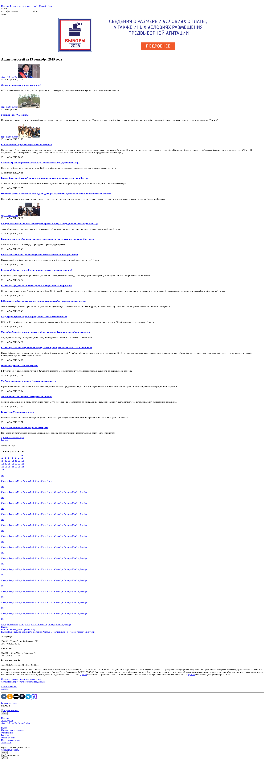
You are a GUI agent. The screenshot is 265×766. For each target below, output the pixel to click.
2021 (2, 531)
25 (9, 466)
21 (19, 463)
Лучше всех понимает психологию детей (21, 85)
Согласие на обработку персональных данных (23, 682)
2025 (2, 487)
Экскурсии (90, 632)
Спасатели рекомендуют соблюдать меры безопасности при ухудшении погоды (40, 162)
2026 (2, 475)
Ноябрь (75, 492)
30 (3, 470)
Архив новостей (9, 686)
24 (6, 466)
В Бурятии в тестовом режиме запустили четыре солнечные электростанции (39, 254)
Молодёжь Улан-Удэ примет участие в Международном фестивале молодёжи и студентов (45, 332)
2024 (2, 498)
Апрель (26, 481)
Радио (4, 632)
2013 (2, 619)
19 (13, 463)
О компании (36, 632)
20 (16, 463)
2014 (2, 608)
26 (13, 466)
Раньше (14, 437)
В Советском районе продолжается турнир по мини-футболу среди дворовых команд (43, 301)
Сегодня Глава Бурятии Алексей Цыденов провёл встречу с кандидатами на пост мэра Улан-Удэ (49, 223)
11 (9, 460)
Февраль (13, 481)
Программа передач (75, 632)
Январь (4, 481)
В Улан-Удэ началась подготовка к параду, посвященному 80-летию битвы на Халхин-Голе (46, 347)
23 (3, 466)
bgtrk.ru (83, 674)
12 (13, 460)
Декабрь (83, 492)
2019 (2, 553)
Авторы (5, 689)
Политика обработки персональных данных (22, 679)
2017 (2, 575)
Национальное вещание (18, 632)
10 (6, 460)
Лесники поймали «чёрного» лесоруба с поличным (26, 396)
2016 (2, 586)
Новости (5, 6)
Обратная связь (58, 632)
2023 (2, 509)
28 (19, 466)
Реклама (46, 632)
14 (19, 460)
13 (16, 460)
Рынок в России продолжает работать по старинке (26, 144)
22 (23, 463)
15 (23, 460)
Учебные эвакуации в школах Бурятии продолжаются (28, 381)
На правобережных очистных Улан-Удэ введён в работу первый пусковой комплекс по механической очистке (56, 193)
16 (3, 463)
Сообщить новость (10, 750)
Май (32, 481)
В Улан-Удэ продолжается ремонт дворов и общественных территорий (36, 285)
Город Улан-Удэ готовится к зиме (17, 412)
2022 (2, 520)
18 (9, 463)
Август (50, 481)
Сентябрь (58, 492)
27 (16, 466)
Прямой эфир (37, 6)
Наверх (4, 627)
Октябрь (67, 492)
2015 (2, 597)
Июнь (37, 481)
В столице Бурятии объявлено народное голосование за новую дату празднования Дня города (47, 239)
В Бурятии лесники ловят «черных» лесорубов (24, 427)
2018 (2, 564)
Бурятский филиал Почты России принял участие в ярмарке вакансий (36, 270)
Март (19, 481)
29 (23, 466)
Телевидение (16, 6)
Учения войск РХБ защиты (15, 115)
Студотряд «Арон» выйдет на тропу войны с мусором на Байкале (34, 316)
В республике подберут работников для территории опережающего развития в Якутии (44, 178)
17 (6, 463)
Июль (43, 481)
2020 (2, 542)
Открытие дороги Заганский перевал (19, 365)
